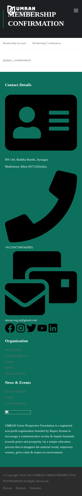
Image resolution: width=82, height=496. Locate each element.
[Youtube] (42, 328)
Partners (21, 488)
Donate (7, 488)
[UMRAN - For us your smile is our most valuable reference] (21, 10)
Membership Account (14, 43)
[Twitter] (31, 328)
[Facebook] (10, 328)
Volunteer (35, 488)
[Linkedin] (53, 328)
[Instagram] (21, 328)
